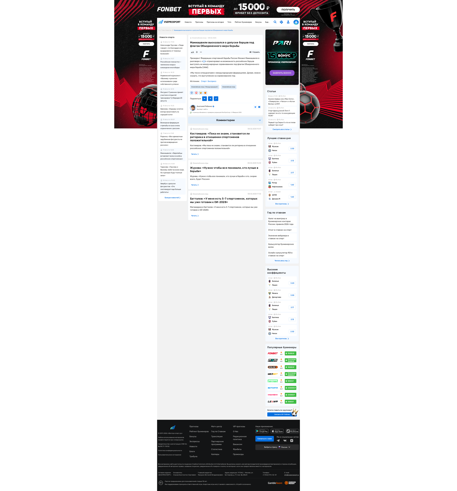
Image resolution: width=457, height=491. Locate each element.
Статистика (216, 449)
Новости (188, 22)
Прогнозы (199, 22)
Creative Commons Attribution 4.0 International (209, 464)
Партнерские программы (217, 442)
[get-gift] (281, 22)
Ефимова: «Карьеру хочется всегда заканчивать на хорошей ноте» (171, 112)
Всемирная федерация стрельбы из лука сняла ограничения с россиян (170, 125)
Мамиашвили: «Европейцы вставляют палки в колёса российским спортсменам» (171, 156)
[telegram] (278, 440)
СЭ (204, 61)
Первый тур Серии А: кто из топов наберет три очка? (282, 122)
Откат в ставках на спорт (280, 230)
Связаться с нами (264, 439)
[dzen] (291, 440)
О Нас (235, 431)
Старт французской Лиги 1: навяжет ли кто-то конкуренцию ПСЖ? (282, 112)
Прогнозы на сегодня (215, 22)
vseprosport (169, 22)
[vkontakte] (284, 440)
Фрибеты (237, 449)
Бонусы (258, 22)
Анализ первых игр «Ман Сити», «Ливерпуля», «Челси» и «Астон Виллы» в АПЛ (282, 100)
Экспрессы (194, 441)
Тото (229, 22)
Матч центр (216, 426)
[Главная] (159, 30)
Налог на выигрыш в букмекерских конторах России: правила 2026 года (280, 221)
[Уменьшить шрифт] (201, 52)
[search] (275, 22)
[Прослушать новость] (250, 52)
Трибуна (193, 456)
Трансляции (217, 436)
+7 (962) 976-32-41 (270, 475)
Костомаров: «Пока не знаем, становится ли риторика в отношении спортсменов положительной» (220, 137)
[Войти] (288, 21)
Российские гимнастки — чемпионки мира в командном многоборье (170, 65)
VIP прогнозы (239, 426)
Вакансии (237, 444)
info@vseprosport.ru (291, 475)
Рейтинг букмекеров (243, 22)
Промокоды (238, 454)
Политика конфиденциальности (170, 450)
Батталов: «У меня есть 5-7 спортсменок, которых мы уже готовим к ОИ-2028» (223, 200)
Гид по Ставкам (218, 431)
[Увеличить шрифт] (197, 52)
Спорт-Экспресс (208, 81)
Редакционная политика (240, 437)
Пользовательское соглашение (169, 455)
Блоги (192, 451)
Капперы (215, 454)
